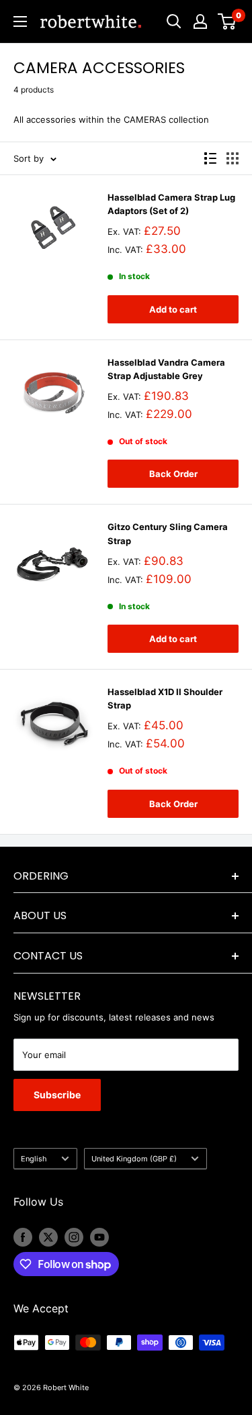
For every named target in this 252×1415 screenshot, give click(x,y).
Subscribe (57, 1094)
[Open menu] (20, 21)
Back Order (173, 473)
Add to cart (173, 309)
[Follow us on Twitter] (48, 1237)
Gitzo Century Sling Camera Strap (168, 533)
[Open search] (174, 21)
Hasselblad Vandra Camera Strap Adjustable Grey (166, 369)
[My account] (200, 21)
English (34, 1158)
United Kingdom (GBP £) (134, 1158)
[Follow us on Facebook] (22, 1237)
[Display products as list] (210, 158)
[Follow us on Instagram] (74, 1237)
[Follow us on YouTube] (99, 1237)
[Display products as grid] (232, 158)
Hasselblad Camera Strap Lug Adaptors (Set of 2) (171, 204)
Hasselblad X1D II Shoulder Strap (165, 698)
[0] (227, 21)
